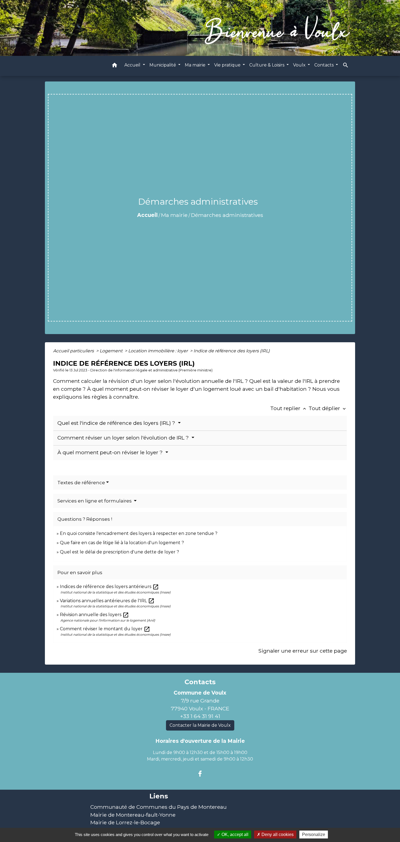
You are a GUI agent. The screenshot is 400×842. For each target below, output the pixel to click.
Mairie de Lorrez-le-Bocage (125, 822)
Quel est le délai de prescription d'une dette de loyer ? (119, 552)
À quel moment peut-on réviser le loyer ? (110, 452)
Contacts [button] (324, 64)
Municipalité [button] (163, 64)
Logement (112, 350)
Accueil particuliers (74, 350)
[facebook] (200, 774)
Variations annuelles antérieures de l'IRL (107, 600)
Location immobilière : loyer (158, 350)
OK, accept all (234, 834)
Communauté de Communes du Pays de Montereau (158, 807)
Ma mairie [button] (196, 64)
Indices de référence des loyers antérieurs (109, 586)
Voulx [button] (300, 64)
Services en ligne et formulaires (95, 501)
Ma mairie (174, 215)
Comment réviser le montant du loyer (105, 628)
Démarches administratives (227, 215)
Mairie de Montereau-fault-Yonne (133, 814)
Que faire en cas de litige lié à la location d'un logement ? (122, 542)
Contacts (200, 682)
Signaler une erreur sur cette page (302, 650)
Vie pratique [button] (228, 64)
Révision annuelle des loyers (94, 614)
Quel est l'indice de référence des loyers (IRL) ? (117, 423)
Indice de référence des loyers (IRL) (231, 350)
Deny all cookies (277, 834)
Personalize (313, 834)
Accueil (147, 215)
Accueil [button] (132, 64)
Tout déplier (328, 408)
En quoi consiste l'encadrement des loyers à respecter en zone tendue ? (138, 533)
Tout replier (288, 408)
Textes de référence (81, 482)
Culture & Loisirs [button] (267, 64)
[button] (114, 65)
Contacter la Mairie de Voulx (200, 725)
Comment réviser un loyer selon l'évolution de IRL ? (123, 438)
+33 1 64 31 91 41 (200, 716)
